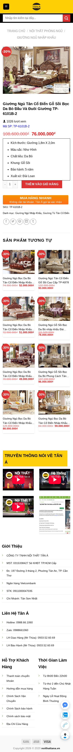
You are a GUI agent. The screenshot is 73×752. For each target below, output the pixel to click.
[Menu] (6, 7)
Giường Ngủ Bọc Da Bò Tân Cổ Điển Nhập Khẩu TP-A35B (17, 374)
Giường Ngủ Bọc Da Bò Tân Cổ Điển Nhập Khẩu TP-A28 (17, 420)
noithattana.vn (50, 748)
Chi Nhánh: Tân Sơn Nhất (22, 598)
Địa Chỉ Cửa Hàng (17, 723)
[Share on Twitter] (13, 222)
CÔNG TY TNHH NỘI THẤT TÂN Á (27, 555)
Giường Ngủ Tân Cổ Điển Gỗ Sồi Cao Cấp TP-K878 (53, 280)
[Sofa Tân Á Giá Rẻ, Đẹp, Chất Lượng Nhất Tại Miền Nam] (36, 6)
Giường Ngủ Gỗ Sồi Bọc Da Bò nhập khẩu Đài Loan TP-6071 (52, 327)
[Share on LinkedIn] (26, 222)
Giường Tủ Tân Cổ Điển (56, 213)
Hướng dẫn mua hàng (20, 688)
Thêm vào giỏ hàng (41, 184)
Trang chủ (16, 31)
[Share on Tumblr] (33, 222)
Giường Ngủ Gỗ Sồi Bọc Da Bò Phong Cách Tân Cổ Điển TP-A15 (52, 374)
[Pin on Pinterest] (20, 222)
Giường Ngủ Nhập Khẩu (36, 37)
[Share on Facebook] (6, 222)
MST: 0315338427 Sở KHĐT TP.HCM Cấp (31, 563)
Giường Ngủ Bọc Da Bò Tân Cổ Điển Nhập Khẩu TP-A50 (52, 420)
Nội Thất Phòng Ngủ (46, 31)
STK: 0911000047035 (19, 590)
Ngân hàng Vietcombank (21, 583)
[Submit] (66, 18)
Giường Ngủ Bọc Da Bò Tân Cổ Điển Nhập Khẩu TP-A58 (17, 327)
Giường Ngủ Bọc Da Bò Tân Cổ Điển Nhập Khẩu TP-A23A (17, 280)
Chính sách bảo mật (19, 716)
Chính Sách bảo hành (19, 708)
